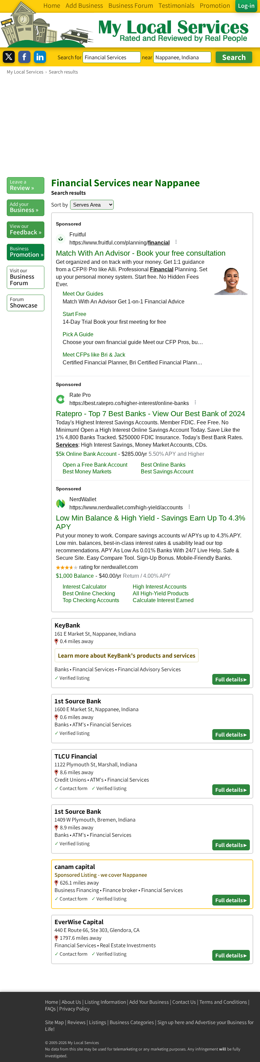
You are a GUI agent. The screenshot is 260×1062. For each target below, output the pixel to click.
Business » (24, 207)
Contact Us (184, 1002)
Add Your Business (149, 1002)
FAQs (50, 1008)
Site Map (54, 1022)
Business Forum (22, 277)
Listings (97, 1022)
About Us (71, 1002)
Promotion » (26, 251)
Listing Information (105, 1002)
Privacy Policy (74, 1008)
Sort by (59, 204)
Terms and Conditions (223, 1002)
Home (51, 1002)
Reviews (76, 1022)
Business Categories (132, 1022)
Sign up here (171, 1022)
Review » (22, 185)
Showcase (24, 302)
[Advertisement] (130, 125)
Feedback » (25, 229)
